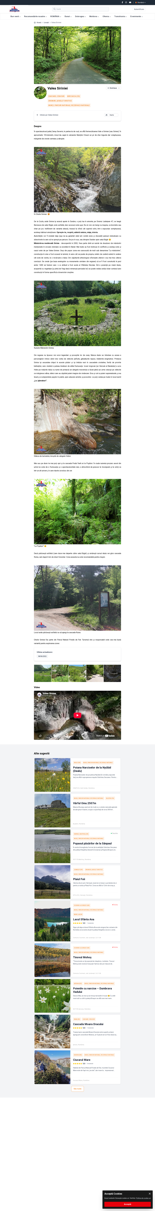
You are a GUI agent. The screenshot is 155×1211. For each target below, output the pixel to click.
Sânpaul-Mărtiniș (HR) (81, 834)
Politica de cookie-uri (143, 1198)
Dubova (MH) (78, 1055)
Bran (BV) (77, 1019)
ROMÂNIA (55, 16)
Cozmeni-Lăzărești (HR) (82, 905)
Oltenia (106, 16)
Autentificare (139, 9)
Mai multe (77, 1089)
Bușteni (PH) (110, 798)
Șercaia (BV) (78, 983)
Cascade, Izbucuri (56, 96)
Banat (67, 16)
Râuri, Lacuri (78, 914)
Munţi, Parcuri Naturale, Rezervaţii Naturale (69, 105)
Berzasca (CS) (73, 96)
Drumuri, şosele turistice (60, 101)
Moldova (93, 16)
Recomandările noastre (35, 16)
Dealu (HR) (77, 762)
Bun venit (15, 16)
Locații (46, 22)
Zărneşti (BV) (78, 869)
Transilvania (119, 16)
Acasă (39, 22)
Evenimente (135, 16)
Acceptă (127, 1204)
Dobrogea (80, 16)
